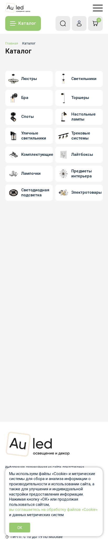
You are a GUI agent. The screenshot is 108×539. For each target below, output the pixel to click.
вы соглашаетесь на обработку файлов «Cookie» (53, 509)
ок (19, 528)
